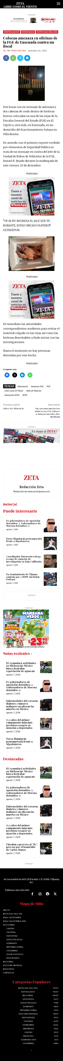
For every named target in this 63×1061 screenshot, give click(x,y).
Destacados (11, 32)
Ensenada (28, 32)
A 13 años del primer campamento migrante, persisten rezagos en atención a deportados (19, 724)
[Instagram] (40, 894)
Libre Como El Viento (13, 391)
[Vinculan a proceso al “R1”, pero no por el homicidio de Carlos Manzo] (46, 848)
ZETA (24, 395)
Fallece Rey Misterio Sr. (13, 408)
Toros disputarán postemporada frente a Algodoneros (24, 540)
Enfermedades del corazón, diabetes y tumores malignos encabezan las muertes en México (22, 705)
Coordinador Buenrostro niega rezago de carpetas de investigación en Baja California (23, 559)
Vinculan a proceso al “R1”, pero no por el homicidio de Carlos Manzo (21, 847)
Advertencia (22, 386)
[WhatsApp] (13, 58)
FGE (48, 386)
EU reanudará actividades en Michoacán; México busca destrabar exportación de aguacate (21, 667)
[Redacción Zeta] (5, 50)
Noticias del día (47, 32)
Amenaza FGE (37, 386)
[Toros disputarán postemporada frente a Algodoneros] (50, 543)
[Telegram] (27, 58)
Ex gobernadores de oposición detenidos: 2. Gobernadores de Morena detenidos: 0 (23, 523)
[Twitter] (20, 58)
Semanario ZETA (11, 395)
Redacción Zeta (18, 50)
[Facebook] (6, 58)
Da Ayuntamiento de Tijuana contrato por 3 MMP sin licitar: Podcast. (23, 577)
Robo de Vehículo (33, 391)
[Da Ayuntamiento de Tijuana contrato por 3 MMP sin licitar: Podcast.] (50, 579)
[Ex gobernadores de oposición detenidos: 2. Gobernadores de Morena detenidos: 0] (50, 525)
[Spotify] (47, 894)
